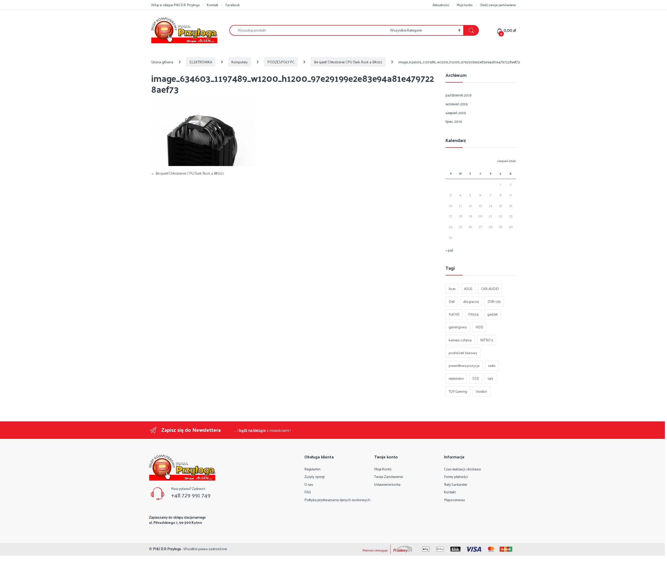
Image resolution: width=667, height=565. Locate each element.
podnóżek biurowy (463, 352)
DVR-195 (494, 301)
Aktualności (441, 5)
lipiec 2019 (454, 121)
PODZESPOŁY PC (280, 62)
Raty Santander (455, 484)
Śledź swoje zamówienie (498, 5)
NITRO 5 (486, 340)
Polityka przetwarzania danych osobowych (337, 499)
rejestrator (456, 378)
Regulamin (312, 469)
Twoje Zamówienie (388, 476)
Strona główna (162, 62)
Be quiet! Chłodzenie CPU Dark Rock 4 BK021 (348, 62)
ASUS (468, 288)
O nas (308, 484)
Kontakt (212, 5)
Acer (452, 288)
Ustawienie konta (387, 484)
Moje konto (465, 5)
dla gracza (471, 301)
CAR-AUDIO (490, 288)
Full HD (454, 314)
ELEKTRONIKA (200, 62)
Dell (451, 301)
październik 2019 (459, 95)
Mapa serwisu (454, 499)
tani (490, 378)
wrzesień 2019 (457, 104)
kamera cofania (460, 340)
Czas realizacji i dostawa (462, 469)
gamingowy (458, 327)
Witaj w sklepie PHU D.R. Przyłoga (175, 5)
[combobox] (308, 30)
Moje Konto (383, 469)
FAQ (307, 492)
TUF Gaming (458, 391)
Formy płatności (456, 476)
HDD (479, 327)
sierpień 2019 (456, 112)
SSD (475, 378)
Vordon (481, 391)
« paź (449, 250)
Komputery (239, 62)
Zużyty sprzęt (314, 476)
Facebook (233, 5)
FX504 (473, 314)
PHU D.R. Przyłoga (167, 548)
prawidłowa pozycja (464, 365)
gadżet (492, 314)
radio (492, 365)
